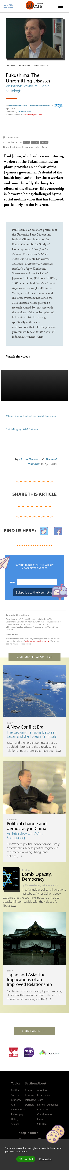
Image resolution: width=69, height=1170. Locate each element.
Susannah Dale (24, 111)
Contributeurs (44, 1114)
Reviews (29, 1095)
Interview (11, 65)
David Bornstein (18, 105)
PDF (26, 142)
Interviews (30, 1099)
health (8, 146)
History (15, 1119)
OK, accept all (26, 1159)
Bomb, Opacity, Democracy (37, 876)
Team (40, 1099)
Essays (28, 1090)
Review (26, 870)
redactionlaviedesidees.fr (37, 641)
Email (13, 582)
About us (42, 1090)
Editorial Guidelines (47, 1104)
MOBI (44, 142)
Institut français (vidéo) (33, 114)
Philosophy (17, 1114)
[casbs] (13, 1052)
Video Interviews (41, 65)
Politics (15, 1090)
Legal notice (43, 1095)
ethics (16, 146)
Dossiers (29, 1104)
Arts (13, 1104)
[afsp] (29, 1052)
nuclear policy (33, 146)
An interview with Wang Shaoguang (26, 835)
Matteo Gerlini (32, 885)
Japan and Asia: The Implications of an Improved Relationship (29, 979)
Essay (10, 722)
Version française (14, 137)
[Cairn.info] (49, 1052)
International (24, 65)
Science (15, 1123)
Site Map (42, 1123)
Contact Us (43, 1109)
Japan (44, 146)
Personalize (45, 1159)
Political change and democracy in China (27, 825)
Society (15, 1095)
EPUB (34, 142)
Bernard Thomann (40, 105)
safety (23, 146)
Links (40, 1119)
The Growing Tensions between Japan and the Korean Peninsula (31, 734)
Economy (16, 1099)
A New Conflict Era (25, 727)
